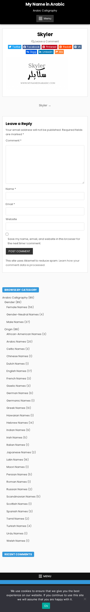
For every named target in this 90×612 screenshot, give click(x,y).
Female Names (16, 307)
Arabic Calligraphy (15, 298)
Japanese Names (18, 452)
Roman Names (16, 482)
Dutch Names (15, 364)
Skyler (45, 34)
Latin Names (14, 460)
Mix (61, 52)
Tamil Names (15, 519)
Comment (13, 140)
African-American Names (23, 334)
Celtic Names (15, 349)
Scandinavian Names (21, 497)
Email (10, 204)
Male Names (15, 322)
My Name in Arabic (45, 4)
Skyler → (45, 105)
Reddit (67, 47)
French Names (16, 378)
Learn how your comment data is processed (43, 263)
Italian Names (15, 445)
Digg (33, 52)
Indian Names (15, 430)
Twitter (16, 47)
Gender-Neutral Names (22, 314)
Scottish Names (17, 504)
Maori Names (15, 467)
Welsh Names (15, 541)
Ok (46, 605)
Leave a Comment (47, 41)
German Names (17, 393)
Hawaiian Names (18, 415)
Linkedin (47, 52)
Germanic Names (18, 401)
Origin (8, 329)
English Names (16, 371)
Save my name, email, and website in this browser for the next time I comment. (44, 241)
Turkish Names (16, 526)
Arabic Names (16, 342)
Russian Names (16, 489)
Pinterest (51, 47)
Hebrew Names (17, 423)
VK (79, 47)
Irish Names (14, 437)
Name (11, 189)
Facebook (33, 47)
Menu (47, 18)
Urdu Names (14, 533)
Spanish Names (17, 511)
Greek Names (15, 408)
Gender (9, 302)
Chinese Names (17, 356)
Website (11, 219)
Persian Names (16, 474)
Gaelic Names (16, 386)
